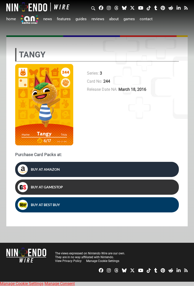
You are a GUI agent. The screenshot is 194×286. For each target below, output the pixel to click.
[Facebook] (101, 7)
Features (64, 19)
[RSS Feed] (186, 7)
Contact (146, 19)
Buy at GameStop (47, 187)
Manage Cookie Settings (102, 261)
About (114, 19)
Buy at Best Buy (45, 205)
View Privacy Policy (68, 261)
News (47, 19)
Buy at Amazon (45, 169)
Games (129, 19)
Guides (81, 19)
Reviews (97, 19)
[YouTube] (140, 7)
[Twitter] (132, 7)
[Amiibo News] (29, 19)
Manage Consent (59, 283)
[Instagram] (109, 7)
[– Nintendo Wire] (37, 7)
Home (11, 19)
